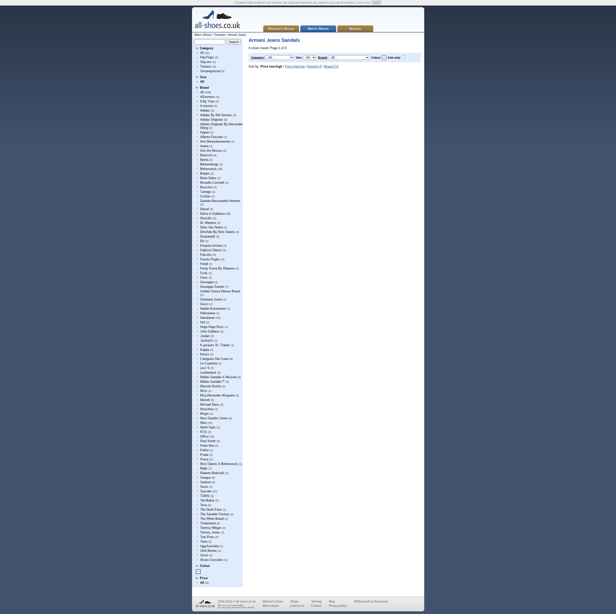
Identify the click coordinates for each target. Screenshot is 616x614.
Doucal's (206, 218)
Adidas (205, 110)
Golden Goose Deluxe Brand (220, 291)
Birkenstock (208, 169)
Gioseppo (206, 282)
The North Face (211, 509)
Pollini (204, 450)
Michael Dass (209, 404)
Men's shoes (271, 606)
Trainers (206, 66)
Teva (203, 505)
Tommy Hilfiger (210, 528)
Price (204, 578)
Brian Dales (208, 178)
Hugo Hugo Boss (212, 327)
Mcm (203, 391)
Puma (204, 459)
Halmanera (207, 313)
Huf (202, 322)
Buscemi (206, 187)
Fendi (204, 264)
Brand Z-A (331, 66)
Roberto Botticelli (212, 473)
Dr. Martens (208, 223)
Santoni (205, 482)
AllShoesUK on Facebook (371, 601)
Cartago (205, 192)
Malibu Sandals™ (212, 381)
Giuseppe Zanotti (212, 286)
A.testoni (206, 106)
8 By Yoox (207, 101)
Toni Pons (207, 537)
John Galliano (209, 331)
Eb (202, 241)
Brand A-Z (314, 66)
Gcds (204, 273)
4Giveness (207, 97)
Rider (203, 468)
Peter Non (207, 445)
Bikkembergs (209, 164)
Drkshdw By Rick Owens (217, 232)
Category (206, 48)
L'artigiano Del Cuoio (214, 359)
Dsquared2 (207, 236)
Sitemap (316, 601)
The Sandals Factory (214, 514)
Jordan (205, 336)
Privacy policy (338, 606)
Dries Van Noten (211, 227)
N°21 (203, 432)
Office (204, 436)
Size (203, 77)
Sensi (204, 487)
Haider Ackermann (213, 308)
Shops (294, 601)
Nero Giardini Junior (214, 418)
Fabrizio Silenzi (211, 250)
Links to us (297, 606)
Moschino (207, 409)
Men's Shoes (202, 35)
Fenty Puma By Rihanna (217, 268)
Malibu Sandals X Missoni (218, 377)
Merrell (205, 400)
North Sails (208, 427)
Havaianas (207, 318)
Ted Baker (207, 500)
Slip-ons (206, 62)
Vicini (204, 555)
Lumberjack (208, 372)
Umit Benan (208, 550)
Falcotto (206, 255)
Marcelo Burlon (210, 386)
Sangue (205, 477)
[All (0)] (198, 571)
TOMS (204, 496)
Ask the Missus (211, 150)
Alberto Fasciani (211, 137)
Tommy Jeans (210, 532)
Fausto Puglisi (210, 259)
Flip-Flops (207, 57)
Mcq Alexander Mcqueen (217, 395)
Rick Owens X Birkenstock (219, 464)
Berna (204, 160)
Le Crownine (208, 363)
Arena (204, 146)
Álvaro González (211, 560)
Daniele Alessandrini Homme (220, 201)
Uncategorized (210, 71)
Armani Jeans (237, 35)
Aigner (204, 132)
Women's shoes (273, 601)
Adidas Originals (211, 119)
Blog (332, 601)
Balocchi (206, 155)
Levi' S (205, 368)
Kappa (204, 349)
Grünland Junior (211, 299)
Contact (316, 606)
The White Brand (212, 518)
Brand (204, 87)
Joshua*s (206, 340)
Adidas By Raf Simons (216, 115)
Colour (205, 566)
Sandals (219, 35)
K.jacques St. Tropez (215, 345)
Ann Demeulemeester (215, 141)
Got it (376, 2)
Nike (203, 423)
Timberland (208, 523)
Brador (204, 173)
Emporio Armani (211, 245)
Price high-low (295, 66)
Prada (204, 455)
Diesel (204, 209)
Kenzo (204, 354)
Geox (204, 277)
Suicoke (206, 491)
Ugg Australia (209, 546)
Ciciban (205, 196)
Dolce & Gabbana (212, 213)
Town (203, 541)
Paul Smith (208, 441)
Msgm (204, 413)
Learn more (363, 2)
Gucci (204, 304)
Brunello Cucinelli (212, 182)
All (202, 53)
